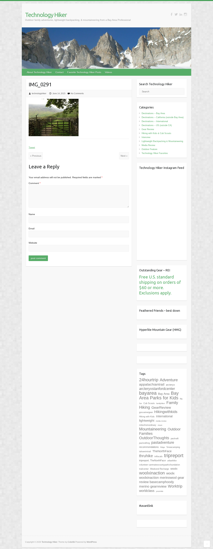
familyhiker (160, 403)
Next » (124, 155)
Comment (34, 183)
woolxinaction (152, 472)
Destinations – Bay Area (153, 113)
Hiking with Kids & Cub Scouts (156, 133)
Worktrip (175, 486)
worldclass (146, 491)
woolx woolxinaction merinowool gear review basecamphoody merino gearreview (161, 479)
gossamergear (146, 412)
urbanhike (172, 460)
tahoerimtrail (145, 451)
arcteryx (170, 384)
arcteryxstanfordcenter (157, 389)
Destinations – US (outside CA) (157, 125)
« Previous (35, 155)
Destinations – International (155, 121)
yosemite (159, 491)
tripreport (173, 455)
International (164, 416)
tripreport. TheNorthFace (152, 460)
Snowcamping (173, 447)
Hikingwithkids (165, 412)
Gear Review (148, 129)
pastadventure (162, 442)
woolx (174, 468)
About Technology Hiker (39, 72)
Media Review (148, 145)
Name (32, 214)
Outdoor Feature (149, 149)
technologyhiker (39, 93)
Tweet (32, 147)
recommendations (149, 447)
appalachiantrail (151, 384)
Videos (108, 72)
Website (33, 242)
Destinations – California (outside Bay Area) (163, 117)
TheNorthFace (162, 451)
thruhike (146, 456)
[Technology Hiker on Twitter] (176, 14)
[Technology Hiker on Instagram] (185, 14)
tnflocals (158, 456)
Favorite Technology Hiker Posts (84, 72)
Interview (146, 137)
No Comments (77, 93)
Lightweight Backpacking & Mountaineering (162, 141)
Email (31, 228)
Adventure (169, 380)
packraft (175, 438)
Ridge (162, 447)
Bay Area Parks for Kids (159, 395)
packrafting (144, 443)
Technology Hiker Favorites (155, 153)
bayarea (148, 393)
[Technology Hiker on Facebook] (171, 14)
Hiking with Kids (147, 416)
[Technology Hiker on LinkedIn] (181, 14)
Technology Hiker (46, 14)
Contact (59, 72)
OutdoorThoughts (154, 438)
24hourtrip (148, 379)
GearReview (161, 407)
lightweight (146, 420)
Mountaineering (152, 429)
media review (161, 421)
